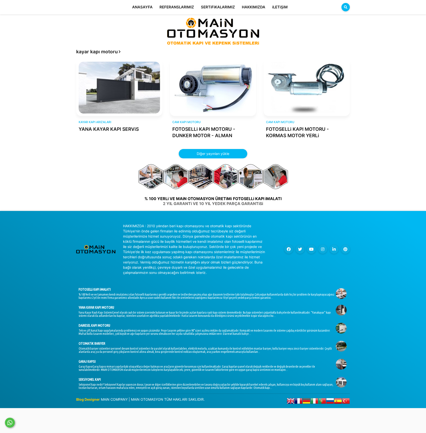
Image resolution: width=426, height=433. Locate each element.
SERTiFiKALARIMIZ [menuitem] (218, 7)
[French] (298, 402)
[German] (306, 402)
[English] (291, 402)
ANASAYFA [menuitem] (142, 7)
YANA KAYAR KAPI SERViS (109, 129)
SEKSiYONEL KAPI (90, 379)
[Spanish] (338, 402)
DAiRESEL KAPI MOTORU (94, 325)
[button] (345, 7)
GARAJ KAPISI (87, 361)
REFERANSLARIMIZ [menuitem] (177, 7)
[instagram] (322, 249)
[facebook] (288, 249)
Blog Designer (88, 399)
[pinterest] (345, 249)
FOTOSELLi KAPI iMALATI (95, 289)
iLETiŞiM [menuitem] (280, 7)
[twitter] (300, 249)
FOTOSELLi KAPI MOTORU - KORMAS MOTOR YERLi (297, 132)
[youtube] (311, 249)
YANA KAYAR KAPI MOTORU (96, 307)
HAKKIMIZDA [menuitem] (253, 7)
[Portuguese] (322, 402)
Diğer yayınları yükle (213, 153)
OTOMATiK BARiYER (92, 343)
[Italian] (314, 402)
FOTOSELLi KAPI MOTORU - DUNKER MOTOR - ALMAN (203, 132)
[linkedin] (334, 249)
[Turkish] (346, 402)
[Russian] (330, 402)
